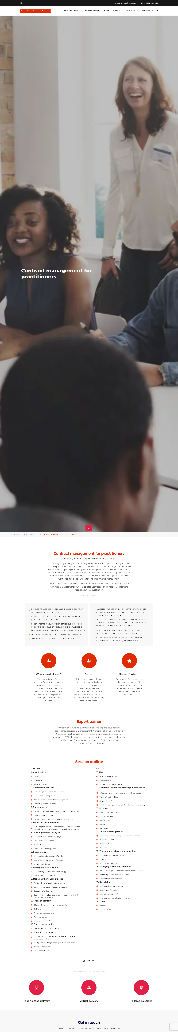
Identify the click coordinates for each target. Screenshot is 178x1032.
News (106, 11)
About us (130, 11)
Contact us (147, 11)
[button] (157, 11)
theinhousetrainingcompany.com (25, 534)
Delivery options (93, 11)
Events (116, 11)
